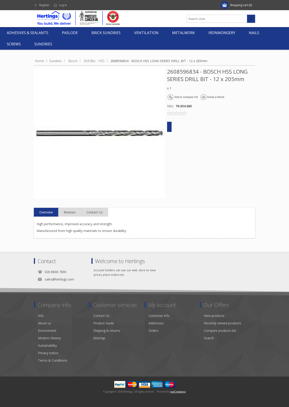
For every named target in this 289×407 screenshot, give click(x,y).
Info (41, 315)
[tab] (46, 212)
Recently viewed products (222, 323)
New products (214, 315)
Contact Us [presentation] (94, 212)
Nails (254, 32)
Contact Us (101, 315)
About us (44, 323)
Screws (14, 44)
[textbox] (216, 19)
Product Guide (103, 323)
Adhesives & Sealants (27, 32)
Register (44, 5)
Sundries (43, 44)
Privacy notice (48, 353)
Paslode (70, 32)
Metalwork (183, 32)
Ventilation (146, 32)
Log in (63, 5)
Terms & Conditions (52, 360)
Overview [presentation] (46, 212)
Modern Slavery (49, 338)
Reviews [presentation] (70, 212)
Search (209, 338)
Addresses (156, 323)
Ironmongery (221, 32)
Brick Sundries (106, 32)
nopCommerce (178, 391)
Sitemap (99, 338)
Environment (47, 330)
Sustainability (47, 345)
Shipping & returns (106, 330)
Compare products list (220, 330)
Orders (153, 330)
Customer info (159, 315)
